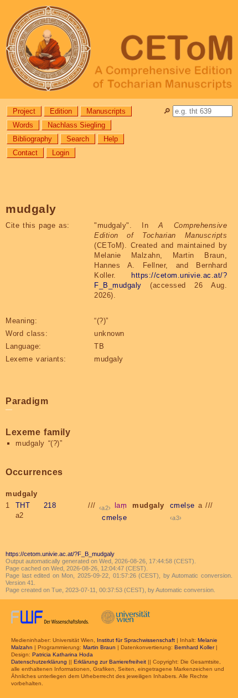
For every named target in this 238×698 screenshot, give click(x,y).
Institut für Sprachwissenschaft (136, 640)
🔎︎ (166, 111)
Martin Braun (99, 647)
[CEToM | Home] (119, 49)
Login (60, 153)
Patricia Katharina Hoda (62, 654)
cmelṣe (114, 517)
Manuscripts (106, 111)
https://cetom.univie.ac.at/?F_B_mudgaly (60, 554)
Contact (25, 153)
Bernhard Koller (194, 647)
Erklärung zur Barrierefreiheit (110, 662)
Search (77, 139)
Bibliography (32, 139)
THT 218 (35, 505)
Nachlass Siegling (76, 125)
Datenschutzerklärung (39, 662)
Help (111, 139)
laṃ (121, 505)
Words (23, 125)
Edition (61, 111)
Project (24, 111)
